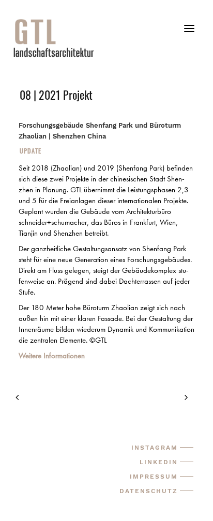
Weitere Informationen (52, 355)
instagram (154, 447)
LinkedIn (159, 462)
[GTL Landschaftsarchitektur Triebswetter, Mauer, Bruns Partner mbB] (112, 37)
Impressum (154, 476)
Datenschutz (148, 491)
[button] (189, 32)
